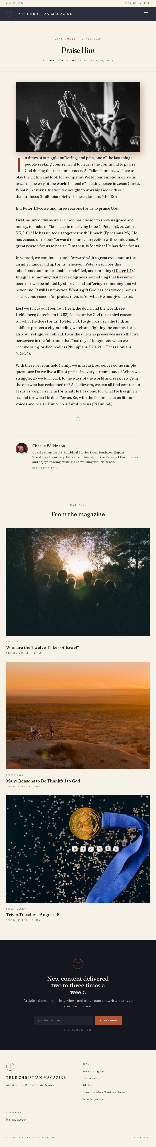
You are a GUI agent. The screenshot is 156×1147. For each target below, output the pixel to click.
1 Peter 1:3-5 (31, 208)
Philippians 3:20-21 (84, 347)
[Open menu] (146, 13)
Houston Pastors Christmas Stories (104, 1092)
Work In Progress (93, 1071)
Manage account (16, 1119)
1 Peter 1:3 (109, 226)
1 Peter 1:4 (122, 270)
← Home (145, 3)
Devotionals (65, 38)
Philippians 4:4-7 (56, 196)
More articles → (45, 468)
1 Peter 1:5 (69, 321)
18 (112, 196)
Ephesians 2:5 (117, 233)
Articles (87, 1085)
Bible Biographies (94, 1099)
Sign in (130, 3)
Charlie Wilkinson (62, 60)
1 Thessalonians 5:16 (90, 196)
